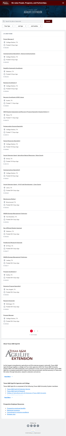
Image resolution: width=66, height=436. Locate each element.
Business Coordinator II (10, 82)
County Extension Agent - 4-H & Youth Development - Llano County (22, 184)
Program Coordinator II (9, 271)
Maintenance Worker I (9, 199)
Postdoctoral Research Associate (12, 242)
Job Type (20, 26)
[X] (34, 426)
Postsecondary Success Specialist (13, 126)
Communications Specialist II (11, 170)
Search (48, 21)
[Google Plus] (31, 426)
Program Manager (8, 315)
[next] (37, 331)
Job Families (34, 26)
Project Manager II (8, 39)
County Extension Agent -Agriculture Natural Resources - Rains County (23, 155)
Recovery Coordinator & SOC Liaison (13, 97)
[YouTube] (28, 426)
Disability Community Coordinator (13, 68)
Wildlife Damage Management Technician (15, 213)
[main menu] (63, 3)
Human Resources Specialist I (11, 141)
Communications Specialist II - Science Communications (19, 53)
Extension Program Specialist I (12, 286)
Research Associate (9, 300)
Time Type (7, 26)
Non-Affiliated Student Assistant (12, 228)
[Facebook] (38, 426)
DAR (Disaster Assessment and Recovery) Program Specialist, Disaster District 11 (26, 111)
